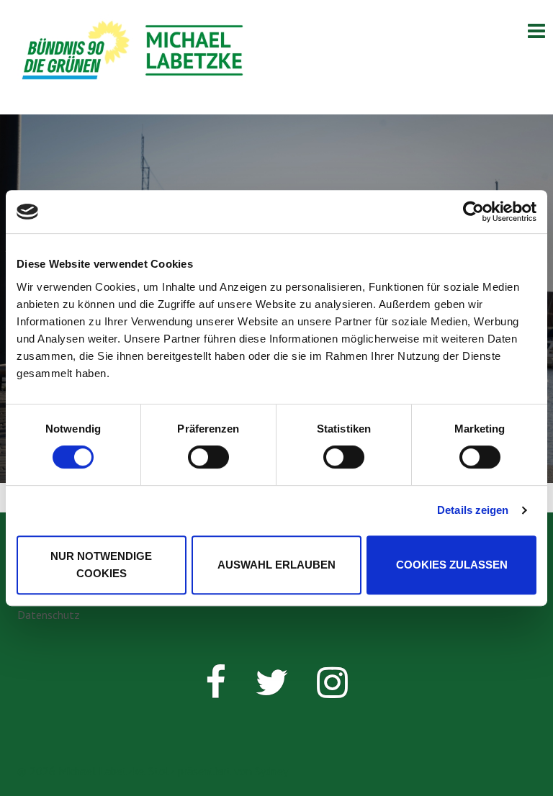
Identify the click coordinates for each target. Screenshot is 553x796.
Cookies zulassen (452, 564)
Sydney (271, 771)
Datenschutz (48, 614)
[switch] (208, 457)
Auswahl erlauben (276, 564)
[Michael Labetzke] (133, 55)
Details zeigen (472, 510)
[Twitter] (271, 691)
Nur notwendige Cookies (101, 564)
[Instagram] (332, 691)
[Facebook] (215, 691)
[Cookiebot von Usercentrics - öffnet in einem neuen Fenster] (473, 211)
